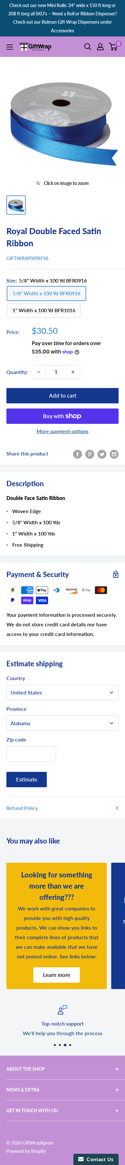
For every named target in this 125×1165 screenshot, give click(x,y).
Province (16, 709)
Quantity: (17, 372)
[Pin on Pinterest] (89, 454)
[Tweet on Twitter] (101, 454)
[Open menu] (9, 47)
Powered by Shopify (26, 1151)
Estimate (26, 779)
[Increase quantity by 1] (73, 372)
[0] (113, 47)
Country (15, 678)
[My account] (100, 46)
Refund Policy (22, 808)
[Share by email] (114, 454)
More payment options (62, 431)
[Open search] (87, 46)
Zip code (16, 739)
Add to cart (62, 395)
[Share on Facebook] (77, 454)
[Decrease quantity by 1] (39, 372)
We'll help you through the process (62, 1033)
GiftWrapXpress (27, 258)
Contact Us (99, 1159)
